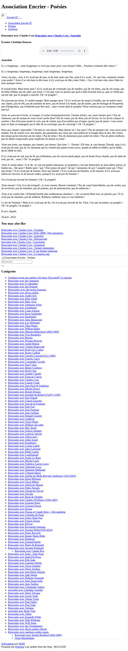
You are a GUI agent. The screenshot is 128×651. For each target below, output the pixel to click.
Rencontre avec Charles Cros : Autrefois (58, 35)
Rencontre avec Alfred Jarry (23, 436)
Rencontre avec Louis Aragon (24, 310)
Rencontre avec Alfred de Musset (25, 484)
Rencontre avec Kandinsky (22, 442)
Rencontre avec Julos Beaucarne (25, 319)
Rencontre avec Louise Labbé (24, 445)
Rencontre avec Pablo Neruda (24, 487)
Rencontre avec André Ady (22, 295)
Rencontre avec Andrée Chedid (24, 373)
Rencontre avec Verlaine (21, 608)
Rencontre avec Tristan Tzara (23, 599)
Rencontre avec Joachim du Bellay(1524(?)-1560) (34, 394)
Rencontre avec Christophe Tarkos (26, 587)
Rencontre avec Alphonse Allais (25, 304)
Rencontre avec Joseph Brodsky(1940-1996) (38, 635)
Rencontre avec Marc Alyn (22, 301)
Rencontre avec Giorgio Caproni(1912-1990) (32, 355)
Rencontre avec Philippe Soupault (26, 578)
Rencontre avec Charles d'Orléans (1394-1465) (33, 500)
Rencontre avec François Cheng (25, 376)
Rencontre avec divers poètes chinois (27, 629)
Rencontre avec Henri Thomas (24, 593)
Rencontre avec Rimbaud (21, 539)
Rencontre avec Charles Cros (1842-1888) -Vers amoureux (32, 233)
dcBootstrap (7, 643)
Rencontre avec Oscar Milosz (23, 481)
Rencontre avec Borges (20, 337)
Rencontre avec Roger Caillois (24, 352)
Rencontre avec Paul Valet (22, 605)
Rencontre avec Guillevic (21, 418)
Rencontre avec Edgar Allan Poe (25, 518)
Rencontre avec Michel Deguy (24, 388)
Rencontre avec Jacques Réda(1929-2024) (30, 530)
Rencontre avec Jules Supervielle (25, 581)
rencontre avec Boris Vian (21, 611)
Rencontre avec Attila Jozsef (23, 439)
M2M (22, 643)
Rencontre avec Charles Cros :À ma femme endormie (29, 251)
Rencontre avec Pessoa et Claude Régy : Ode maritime (37, 512)
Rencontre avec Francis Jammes (25, 430)
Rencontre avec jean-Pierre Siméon (26, 572)
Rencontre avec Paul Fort (21, 406)
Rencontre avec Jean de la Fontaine (26, 403)
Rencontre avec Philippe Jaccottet (25, 424)
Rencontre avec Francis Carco (24, 358)
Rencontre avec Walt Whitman (24, 620)
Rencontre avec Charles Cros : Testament (23, 245)
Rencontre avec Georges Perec (24, 503)
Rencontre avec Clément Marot (24, 472)
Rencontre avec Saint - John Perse (26, 554)
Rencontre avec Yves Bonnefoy (24, 334)
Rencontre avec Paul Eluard (22, 397)
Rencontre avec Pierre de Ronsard (26, 545)
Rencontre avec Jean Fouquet (23, 409)
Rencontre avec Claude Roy (29, 551)
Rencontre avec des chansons (23, 280)
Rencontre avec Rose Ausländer (25, 313)
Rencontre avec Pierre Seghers (24, 569)
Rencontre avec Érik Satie (21, 560)
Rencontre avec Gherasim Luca (24, 466)
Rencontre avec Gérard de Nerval (25, 491)
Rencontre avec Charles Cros (23, 379)
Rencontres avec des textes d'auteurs (27, 289)
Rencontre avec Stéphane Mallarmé (26, 469)
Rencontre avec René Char (22, 370)
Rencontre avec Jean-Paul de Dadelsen (28, 385)
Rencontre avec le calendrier (23, 283)
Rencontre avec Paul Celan (22, 364)
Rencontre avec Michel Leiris (23, 460)
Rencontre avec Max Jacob (22, 427)
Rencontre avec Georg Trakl (23, 596)
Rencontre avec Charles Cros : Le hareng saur (25, 254)
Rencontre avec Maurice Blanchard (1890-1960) (33, 331)
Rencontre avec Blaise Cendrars (25, 367)
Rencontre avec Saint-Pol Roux (24, 557)
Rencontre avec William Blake (24, 328)
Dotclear (19, 646)
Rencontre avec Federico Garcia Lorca (28, 463)
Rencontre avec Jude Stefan (22, 575)
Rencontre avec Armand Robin (24, 542)
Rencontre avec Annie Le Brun (24, 457)
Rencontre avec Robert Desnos (24, 391)
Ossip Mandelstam (24, 638)
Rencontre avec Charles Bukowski (26, 346)
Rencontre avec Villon (20, 614)
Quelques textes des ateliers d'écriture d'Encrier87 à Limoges (40, 277)
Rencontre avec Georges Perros (24, 506)
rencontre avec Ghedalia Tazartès (25, 590)
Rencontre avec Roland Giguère (25, 415)
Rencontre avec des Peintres (23, 286)
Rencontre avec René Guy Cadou (26, 349)
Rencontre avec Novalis (20, 494)
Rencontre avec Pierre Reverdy (24, 533)
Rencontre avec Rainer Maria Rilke (26, 536)
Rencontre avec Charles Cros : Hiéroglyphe (24, 239)
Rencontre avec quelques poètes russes (28, 632)
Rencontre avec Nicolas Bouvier (25, 340)
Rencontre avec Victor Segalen (24, 566)
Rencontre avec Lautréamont (23, 454)
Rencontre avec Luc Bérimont (24, 322)
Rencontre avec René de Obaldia (25, 497)
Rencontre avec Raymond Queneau (27, 527)
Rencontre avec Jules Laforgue (24, 448)
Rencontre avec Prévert (20, 524)
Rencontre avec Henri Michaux (24, 478)
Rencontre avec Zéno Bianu (23, 325)
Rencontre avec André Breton (23, 343)
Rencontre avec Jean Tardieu (23, 584)
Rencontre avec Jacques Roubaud (26, 548)
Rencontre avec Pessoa (20, 509)
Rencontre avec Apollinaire (22, 307)
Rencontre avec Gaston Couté (24, 382)
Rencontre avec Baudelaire (22, 316)
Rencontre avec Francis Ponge (24, 521)
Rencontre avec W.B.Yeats (22, 623)
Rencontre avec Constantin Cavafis (26, 361)
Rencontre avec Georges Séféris (25, 563)
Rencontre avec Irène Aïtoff (22, 298)
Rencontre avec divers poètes (23, 292)
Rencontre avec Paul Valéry (22, 602)
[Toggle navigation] (20, 18)
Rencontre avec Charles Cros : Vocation (22, 230)
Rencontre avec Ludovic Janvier (25, 433)
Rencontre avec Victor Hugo (23, 421)
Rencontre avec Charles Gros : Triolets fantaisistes (27, 248)
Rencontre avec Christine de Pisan (26, 515)
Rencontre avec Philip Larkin (23, 451)
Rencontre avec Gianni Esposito (25, 400)
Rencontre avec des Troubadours (25, 626)
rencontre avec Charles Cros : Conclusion (23, 242)
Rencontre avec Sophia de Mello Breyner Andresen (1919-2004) (42, 475)
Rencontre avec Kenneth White (24, 617)
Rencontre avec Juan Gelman (23, 412)
